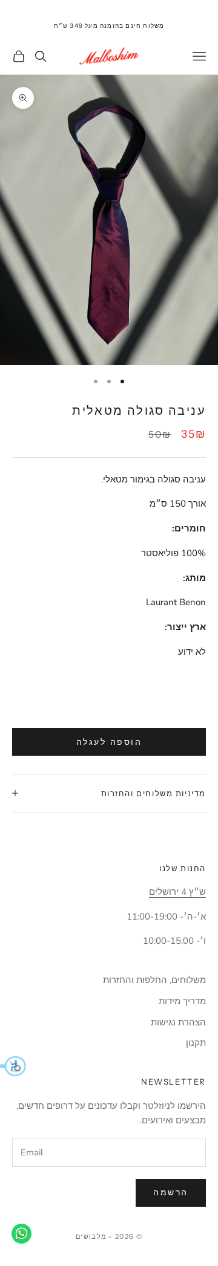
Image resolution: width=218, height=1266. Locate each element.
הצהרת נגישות (178, 1022)
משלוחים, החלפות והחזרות (154, 980)
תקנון (196, 1043)
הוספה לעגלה (109, 742)
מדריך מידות (182, 1001)
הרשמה (170, 1192)
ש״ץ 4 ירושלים (177, 892)
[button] (13, 1066)
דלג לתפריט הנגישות (181, 7)
